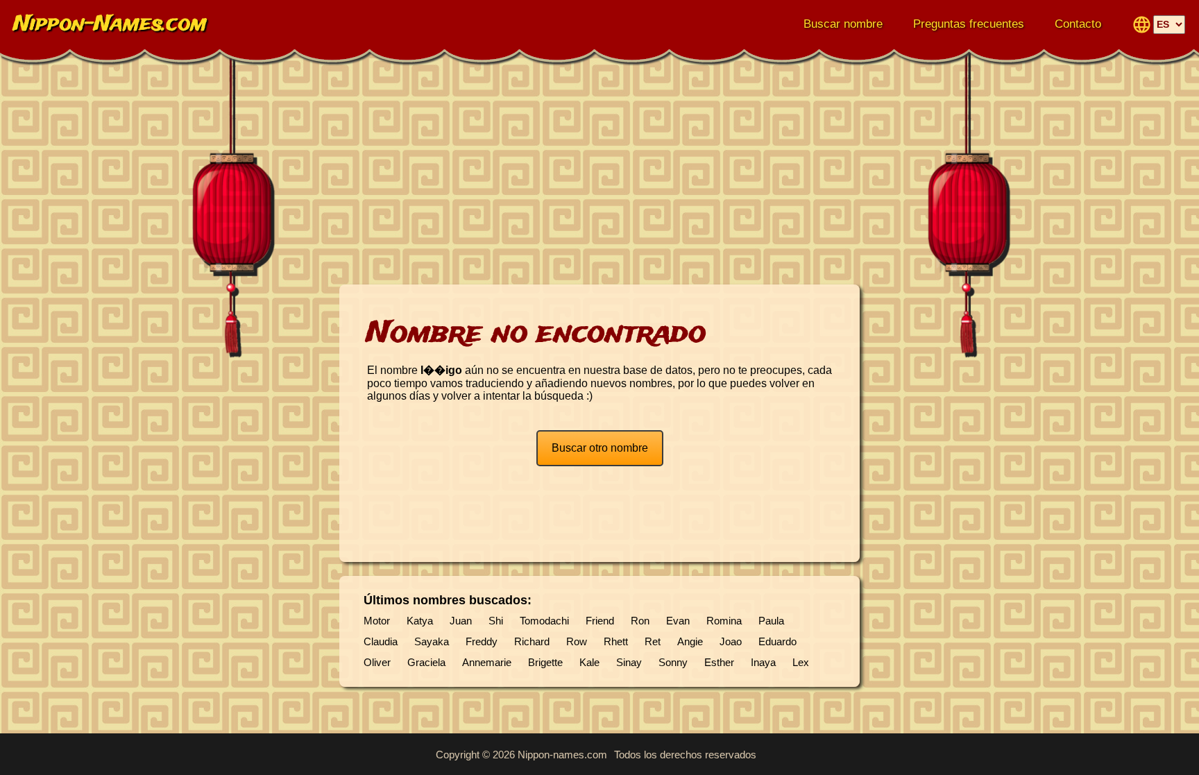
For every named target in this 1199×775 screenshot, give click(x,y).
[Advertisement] (599, 173)
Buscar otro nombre (600, 448)
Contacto (1078, 24)
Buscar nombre (843, 24)
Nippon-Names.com (110, 25)
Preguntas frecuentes (968, 24)
